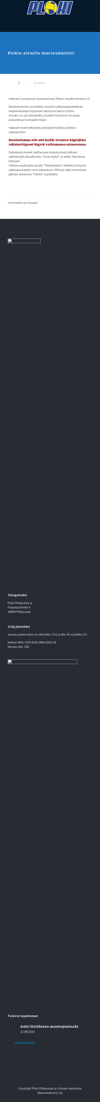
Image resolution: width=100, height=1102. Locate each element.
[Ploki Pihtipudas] (50, 8)
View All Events (25, 1043)
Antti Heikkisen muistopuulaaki (49, 1026)
